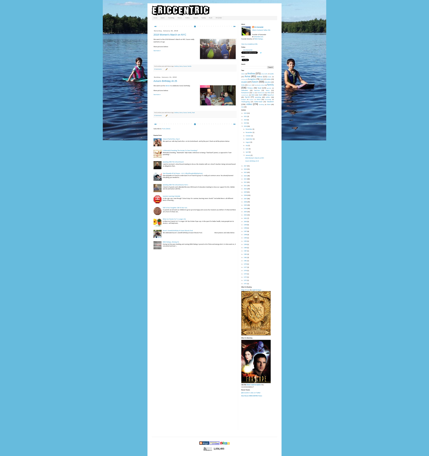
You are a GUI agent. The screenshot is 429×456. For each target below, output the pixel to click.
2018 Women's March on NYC (170, 34)
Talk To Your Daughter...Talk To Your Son (175, 208)
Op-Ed (247, 97)
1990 (245, 244)
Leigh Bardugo (256, 290)
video (249, 104)
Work (269, 104)
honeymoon (245, 93)
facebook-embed (259, 85)
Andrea (176, 66)
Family (204, 18)
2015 (245, 172)
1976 (245, 271)
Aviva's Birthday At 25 (165, 81)
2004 (245, 208)
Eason (185, 66)
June (247, 149)
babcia (259, 77)
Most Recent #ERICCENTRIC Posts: (251, 395)
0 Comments (158, 69)
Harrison (257, 90)
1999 (245, 225)
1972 (245, 280)
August (248, 142)
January (248, 155)
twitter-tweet (258, 102)
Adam (243, 74)
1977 (245, 267)
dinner (167, 86)
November (249, 132)
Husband (260, 30)
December (249, 129)
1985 (245, 254)
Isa (253, 92)
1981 (245, 261)
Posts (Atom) (166, 129)
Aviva (181, 66)
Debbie (268, 79)
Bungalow (252, 79)
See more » (157, 51)
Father (265, 30)
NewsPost (270, 95)
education (268, 82)
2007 (245, 199)
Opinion (195, 18)
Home (155, 18)
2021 (245, 116)
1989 (245, 248)
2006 (245, 202)
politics (268, 97)
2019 (245, 123)
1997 (245, 231)
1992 (245, 241)
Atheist (254, 30)
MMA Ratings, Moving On (171, 242)
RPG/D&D (219, 18)
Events (163, 18)
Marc (269, 93)
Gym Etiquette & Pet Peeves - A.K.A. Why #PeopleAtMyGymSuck (183, 173)
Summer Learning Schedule (171, 196)
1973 (245, 277)
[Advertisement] (196, 22)
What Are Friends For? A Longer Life (174, 219)
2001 (245, 218)
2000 (245, 221)
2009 (245, 192)
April (247, 152)
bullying (243, 79)
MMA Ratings (259, 39)
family (189, 66)
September (249, 139)
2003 (245, 212)
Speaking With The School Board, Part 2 (175, 185)
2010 (245, 189)
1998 (245, 228)
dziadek (244, 82)
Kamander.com (258, 37)
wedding (261, 104)
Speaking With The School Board (173, 162)
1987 (245, 251)
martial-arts (244, 95)
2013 (245, 179)
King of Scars (245, 290)
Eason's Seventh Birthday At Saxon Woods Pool (178, 231)
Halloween (244, 90)
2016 (245, 169)
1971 (245, 284)
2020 (245, 120)
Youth (210, 18)
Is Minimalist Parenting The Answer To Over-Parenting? (180, 150)
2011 (245, 186)
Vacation (270, 102)
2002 (245, 215)
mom (261, 95)
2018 (245, 126)
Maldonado (261, 92)
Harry (267, 90)
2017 (245, 166)
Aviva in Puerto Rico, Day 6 (171, 139)
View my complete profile (249, 44)
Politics (187, 18)
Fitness (180, 18)
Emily (243, 85)
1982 (245, 257)
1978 (245, 264)
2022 (245, 113)
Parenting (171, 18)
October (248, 136)
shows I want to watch (253, 385)
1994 (245, 238)
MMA (253, 95)
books (269, 77)
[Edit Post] (166, 69)
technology (268, 99)
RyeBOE (251, 99)
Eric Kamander (259, 27)
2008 (245, 195)
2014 (245, 176)
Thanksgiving (245, 102)
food (193, 112)
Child (261, 79)
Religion (243, 99)
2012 (245, 182)
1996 (245, 235)
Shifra (259, 99)
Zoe (242, 107)
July (247, 145)
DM (269, 30)
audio (272, 74)
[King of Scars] (256, 335)
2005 (245, 205)
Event (249, 85)
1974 (245, 274)
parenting (258, 97)
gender (269, 88)
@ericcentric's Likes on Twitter (251, 393)
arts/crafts (264, 74)
